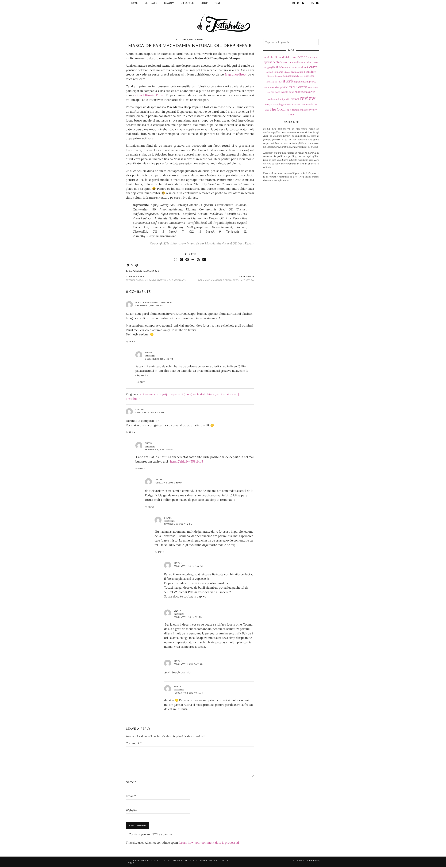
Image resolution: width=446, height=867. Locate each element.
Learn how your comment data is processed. (209, 843)
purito (286, 99)
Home (134, 3)
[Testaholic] (223, 17)
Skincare (151, 3)
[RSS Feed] (313, 3)
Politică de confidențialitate (174, 860)
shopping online (281, 104)
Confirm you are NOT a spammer (151, 834)
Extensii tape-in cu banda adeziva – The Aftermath (156, 279)
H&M (280, 82)
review (307, 98)
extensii (310, 75)
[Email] (317, 3)
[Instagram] (294, 3)
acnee (302, 57)
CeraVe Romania (274, 71)
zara (291, 114)
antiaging (313, 57)
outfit (302, 87)
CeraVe (312, 67)
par (272, 91)
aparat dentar (272, 62)
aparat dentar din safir (293, 62)
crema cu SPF (298, 71)
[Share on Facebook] (128, 265)
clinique (287, 72)
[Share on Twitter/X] (132, 265)
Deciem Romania (274, 76)
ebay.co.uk (301, 76)
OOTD (293, 87)
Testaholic (142, 860)
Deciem (311, 72)
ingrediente (300, 81)
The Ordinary (281, 109)
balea (309, 62)
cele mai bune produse (294, 67)
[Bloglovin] (308, 3)
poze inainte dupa (284, 91)
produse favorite (305, 91)
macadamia (135, 271)
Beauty (169, 3)
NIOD (285, 87)
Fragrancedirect (236, 74)
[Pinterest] (298, 3)
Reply (132, 342)
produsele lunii (275, 99)
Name (131, 782)
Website (131, 810)
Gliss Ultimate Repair (150, 95)
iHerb (288, 81)
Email (131, 796)
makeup (277, 87)
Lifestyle (187, 3)
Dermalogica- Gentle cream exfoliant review (226, 279)
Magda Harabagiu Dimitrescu (154, 303)
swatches (295, 104)
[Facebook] (303, 3)
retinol (295, 99)
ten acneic (307, 104)
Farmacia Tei (271, 82)
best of (277, 67)
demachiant (289, 75)
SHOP (204, 3)
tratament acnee (301, 109)
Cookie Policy (208, 860)
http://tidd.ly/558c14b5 (186, 461)
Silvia (148, 443)
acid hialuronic (288, 57)
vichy (313, 109)
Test (217, 3)
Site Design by (306, 860)
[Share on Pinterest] (136, 265)
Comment (134, 743)
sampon (268, 104)
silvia (148, 353)
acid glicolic (271, 57)
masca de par (151, 271)
